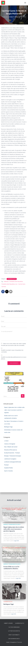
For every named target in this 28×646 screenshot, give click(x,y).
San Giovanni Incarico (14, 638)
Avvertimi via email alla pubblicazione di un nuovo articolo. (13, 358)
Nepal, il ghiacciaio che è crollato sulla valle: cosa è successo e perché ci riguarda (14, 410)
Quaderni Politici (12, 278)
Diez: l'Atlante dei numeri (10, 446)
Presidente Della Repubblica (16, 281)
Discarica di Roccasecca (10, 449)
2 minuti (6, 440)
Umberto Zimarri (8, 623)
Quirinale (4, 286)
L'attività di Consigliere (10, 459)
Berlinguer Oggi (8, 426)
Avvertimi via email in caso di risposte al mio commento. (12, 351)
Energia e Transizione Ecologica (12, 455)
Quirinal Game (21, 284)
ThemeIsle (19, 642)
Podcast (6, 465)
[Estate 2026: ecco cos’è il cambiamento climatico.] (14, 553)
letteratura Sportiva (14, 631)
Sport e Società (8, 471)
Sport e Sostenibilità (14, 634)
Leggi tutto (16, 540)
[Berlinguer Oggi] (14, 591)
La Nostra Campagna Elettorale (12, 461)
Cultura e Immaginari (9, 443)
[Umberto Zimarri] (3, 3)
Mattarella (6, 281)
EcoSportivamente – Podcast (12, 452)
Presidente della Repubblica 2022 (10, 284)
